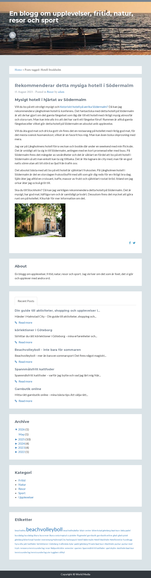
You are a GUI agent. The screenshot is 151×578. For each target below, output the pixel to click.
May (21, 434)
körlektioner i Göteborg (33, 330)
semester (69, 548)
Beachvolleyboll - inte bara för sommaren (48, 350)
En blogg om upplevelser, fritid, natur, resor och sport (71, 17)
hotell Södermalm (86, 539)
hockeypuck (71, 539)
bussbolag (19, 535)
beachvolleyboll (44, 529)
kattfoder (32, 544)
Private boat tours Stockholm (101, 544)
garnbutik (91, 535)
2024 (21, 443)
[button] (140, 44)
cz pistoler (72, 535)
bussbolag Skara (31, 535)
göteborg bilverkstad (24, 539)
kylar (71, 544)
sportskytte (111, 548)
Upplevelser (26, 497)
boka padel (126, 530)
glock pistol (123, 535)
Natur (22, 484)
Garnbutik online (28, 389)
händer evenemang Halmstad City (50, 539)
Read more (25, 322)
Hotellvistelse (116, 539)
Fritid (21, 480)
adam (61, 92)
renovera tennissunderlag (32, 548)
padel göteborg (81, 544)
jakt (25, 544)
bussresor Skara (47, 535)
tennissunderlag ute (40, 552)
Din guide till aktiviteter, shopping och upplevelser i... (57, 310)
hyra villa (19, 544)
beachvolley (20, 530)
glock (115, 535)
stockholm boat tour (125, 548)
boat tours (115, 530)
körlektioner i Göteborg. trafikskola (53, 544)
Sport (21, 493)
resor (47, 548)
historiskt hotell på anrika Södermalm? (84, 106)
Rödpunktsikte (57, 548)
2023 (21, 447)
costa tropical (61, 535)
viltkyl (62, 552)
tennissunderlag (22, 552)
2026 (21, 429)
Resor (50, 92)
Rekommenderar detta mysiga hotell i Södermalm (74, 85)
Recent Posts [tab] (26, 301)
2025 (21, 439)
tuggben (55, 552)
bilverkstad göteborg (101, 530)
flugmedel (82, 535)
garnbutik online (104, 535)
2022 (21, 451)
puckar (118, 544)
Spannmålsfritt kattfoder (34, 369)
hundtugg (127, 539)
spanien (78, 548)
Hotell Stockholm (101, 539)
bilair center (85, 530)
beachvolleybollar (71, 530)
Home (130, 45)
